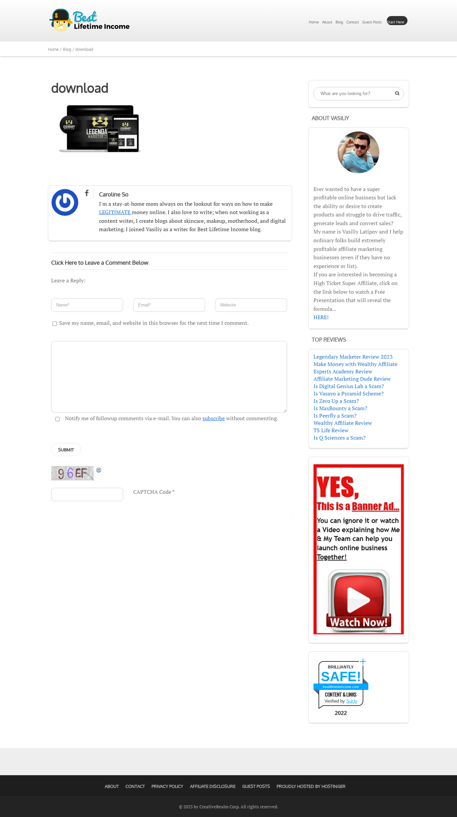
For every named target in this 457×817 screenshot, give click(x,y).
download (79, 88)
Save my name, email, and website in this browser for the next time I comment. (154, 323)
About (327, 22)
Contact (352, 22)
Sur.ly (351, 701)
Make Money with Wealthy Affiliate (355, 364)
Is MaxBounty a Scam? (340, 408)
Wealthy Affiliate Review (342, 423)
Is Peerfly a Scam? (335, 415)
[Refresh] (99, 469)
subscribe (213, 418)
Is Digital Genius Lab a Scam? (348, 386)
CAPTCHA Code (152, 491)
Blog (339, 22)
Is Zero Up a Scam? (336, 400)
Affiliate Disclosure (213, 786)
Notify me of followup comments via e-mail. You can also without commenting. (171, 418)
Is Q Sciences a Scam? (339, 437)
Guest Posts (372, 22)
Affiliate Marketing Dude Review (352, 378)
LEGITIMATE (115, 212)
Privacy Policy (167, 786)
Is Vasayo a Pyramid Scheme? (348, 393)
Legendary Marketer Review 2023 (353, 356)
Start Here (395, 22)
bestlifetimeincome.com (341, 687)
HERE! (321, 317)
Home (314, 22)
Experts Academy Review (342, 371)
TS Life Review (331, 430)
